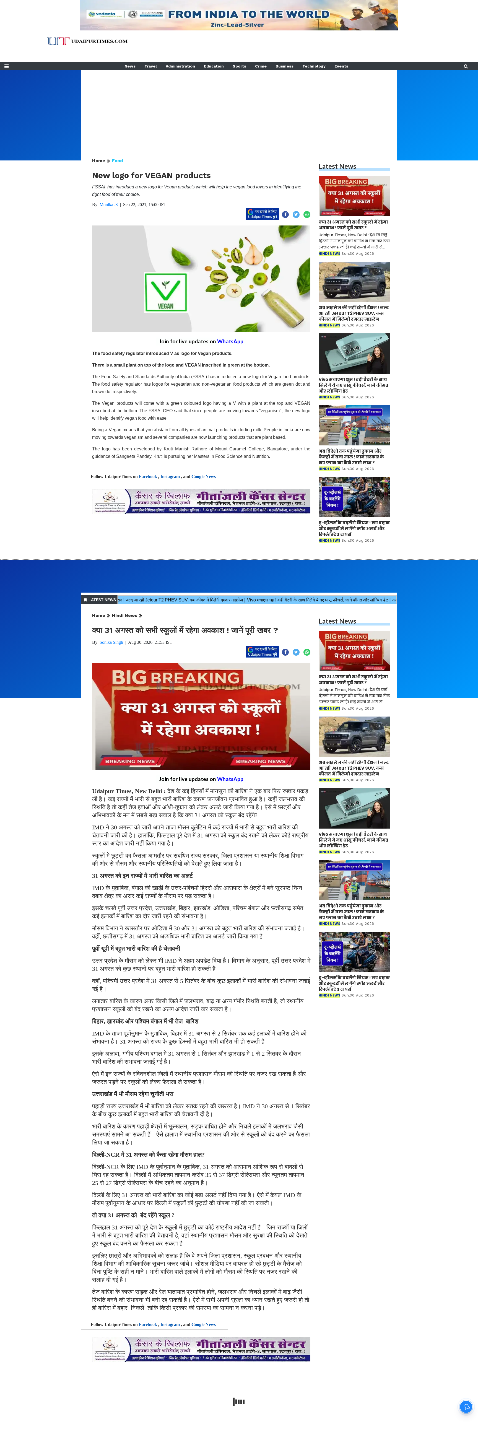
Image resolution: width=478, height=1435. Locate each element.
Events (341, 66)
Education (214, 66)
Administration (180, 66)
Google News (203, 476)
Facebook (148, 476)
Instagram (170, 476)
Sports (239, 66)
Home (98, 160)
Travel (150, 66)
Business (284, 66)
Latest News (337, 166)
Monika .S (109, 204)
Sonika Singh (111, 642)
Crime (261, 66)
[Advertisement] (239, 109)
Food (117, 160)
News (130, 66)
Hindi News (124, 615)
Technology (314, 66)
